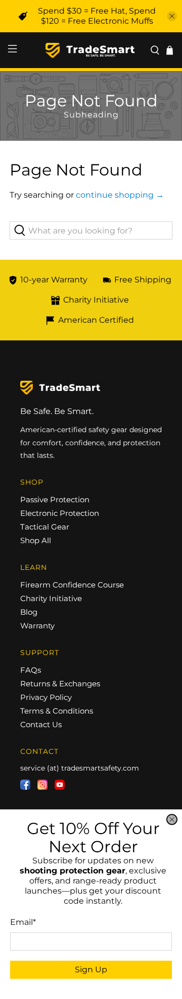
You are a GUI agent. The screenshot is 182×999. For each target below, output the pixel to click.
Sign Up (91, 969)
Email (23, 922)
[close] (172, 819)
